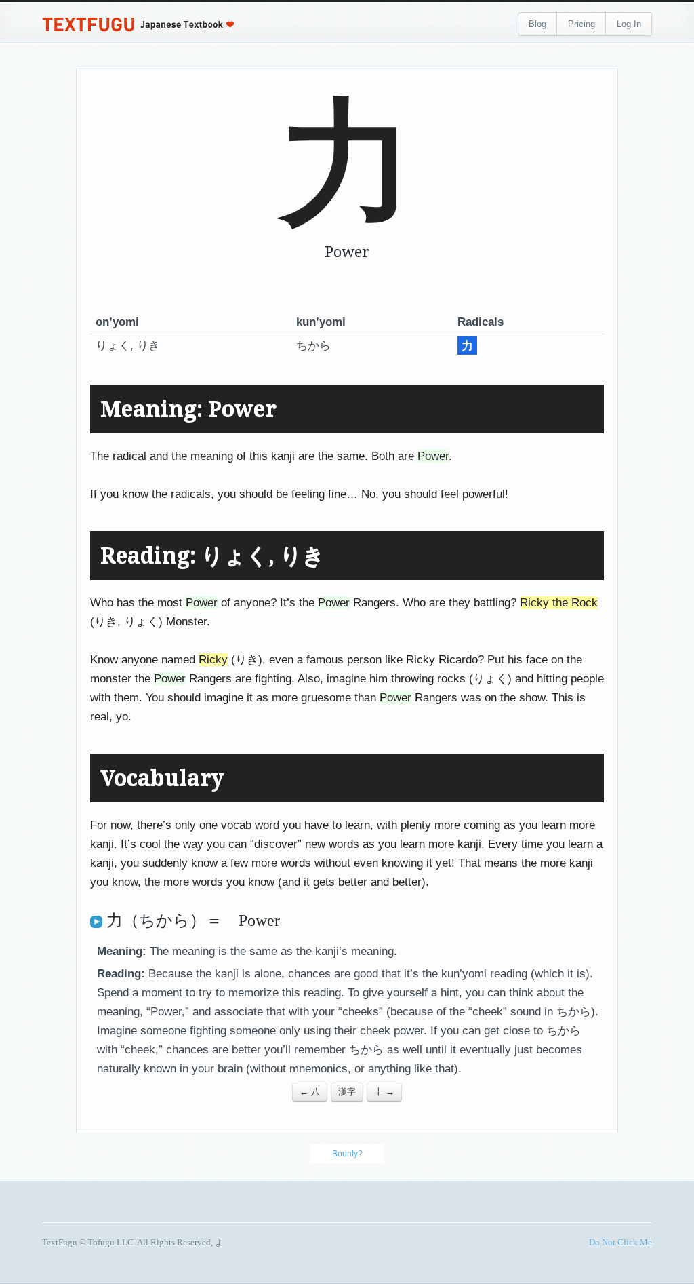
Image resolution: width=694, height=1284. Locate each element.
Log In (629, 24)
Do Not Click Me (620, 1242)
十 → (384, 1092)
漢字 (347, 1092)
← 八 (310, 1092)
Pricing (581, 24)
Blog (537, 24)
